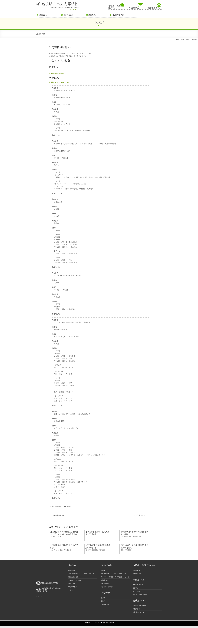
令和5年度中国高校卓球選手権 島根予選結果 (98, 546)
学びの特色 (68, 15)
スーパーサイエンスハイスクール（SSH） (114, 573)
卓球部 (187, 39)
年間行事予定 (118, 15)
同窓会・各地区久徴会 (140, 594)
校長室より (72, 570)
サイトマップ (40, 596)
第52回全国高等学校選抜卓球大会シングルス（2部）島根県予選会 (64, 533)
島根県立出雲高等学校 (59, 3)
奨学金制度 (136, 570)
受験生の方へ (153, 7)
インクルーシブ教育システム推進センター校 (115, 577)
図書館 (103, 601)
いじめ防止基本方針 (107, 587)
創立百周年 (136, 591)
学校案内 (43, 15)
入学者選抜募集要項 (139, 605)
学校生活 (92, 15)
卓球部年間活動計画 (56, 73)
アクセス (71, 590)
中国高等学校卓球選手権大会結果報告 (64, 546)
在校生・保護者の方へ (114, 6)
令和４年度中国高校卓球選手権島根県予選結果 (134, 546)
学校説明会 (136, 609)
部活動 (182, 39)
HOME (178, 39)
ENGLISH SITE (73, 9)
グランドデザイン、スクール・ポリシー (81, 573)
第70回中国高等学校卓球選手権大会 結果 (134, 533)
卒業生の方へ (135, 7)
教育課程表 (104, 580)
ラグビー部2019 (140, 515)
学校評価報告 (72, 587)
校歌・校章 (72, 583)
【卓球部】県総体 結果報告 (97, 531)
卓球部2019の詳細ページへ (59, 82)
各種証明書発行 (138, 584)
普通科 (103, 570)
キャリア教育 (105, 583)
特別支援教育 (137, 573)
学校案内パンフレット (140, 612)
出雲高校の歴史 (73, 577)
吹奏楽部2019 (57, 515)
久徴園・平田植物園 (74, 580)
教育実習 (135, 588)
